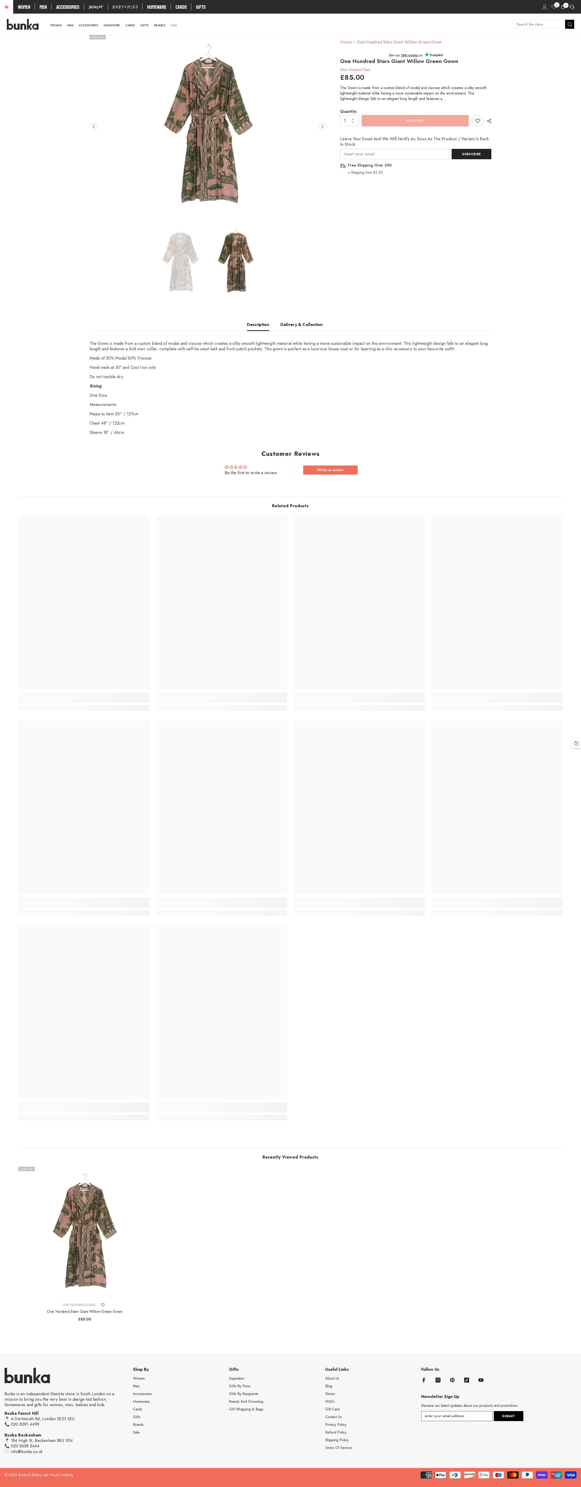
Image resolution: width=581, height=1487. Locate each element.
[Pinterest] (452, 1380)
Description (258, 325)
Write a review (330, 470)
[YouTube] (480, 1380)
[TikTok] (466, 1380)
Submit (508, 1416)
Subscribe (471, 154)
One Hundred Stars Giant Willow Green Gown (84, 1311)
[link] (83, 700)
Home (345, 42)
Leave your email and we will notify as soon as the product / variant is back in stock (414, 141)
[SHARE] (487, 121)
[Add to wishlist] (477, 120)
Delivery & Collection (302, 325)
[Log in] (544, 7)
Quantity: (349, 111)
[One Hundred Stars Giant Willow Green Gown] (84, 1233)
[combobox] (539, 24)
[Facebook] (423, 1380)
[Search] (543, 24)
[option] (208, 126)
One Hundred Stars (355, 69)
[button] (94, 127)
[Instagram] (438, 1380)
